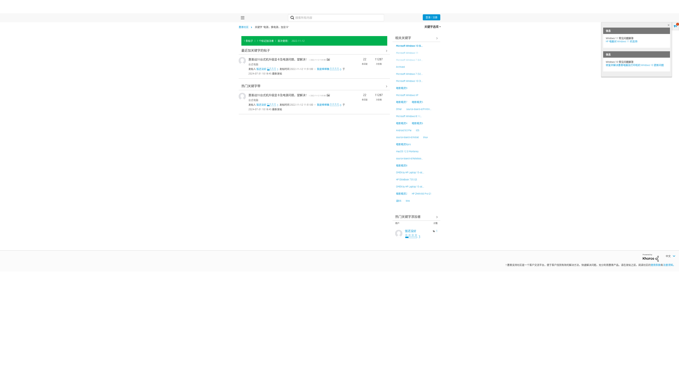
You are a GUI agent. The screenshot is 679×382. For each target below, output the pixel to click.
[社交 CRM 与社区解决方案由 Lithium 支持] (651, 257)
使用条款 (656, 265)
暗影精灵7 (401, 102)
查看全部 (314, 50)
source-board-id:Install (407, 137)
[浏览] (242, 17)
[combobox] (336, 17)
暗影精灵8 (401, 165)
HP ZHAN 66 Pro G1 (421, 193)
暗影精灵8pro (403, 144)
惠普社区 (244, 27)
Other (399, 109)
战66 (398, 200)
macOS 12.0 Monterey (407, 151)
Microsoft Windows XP (407, 95)
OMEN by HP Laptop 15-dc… (410, 172)
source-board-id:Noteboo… (409, 158)
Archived (400, 66)
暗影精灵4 (401, 123)
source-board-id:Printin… (418, 109)
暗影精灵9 (401, 88)
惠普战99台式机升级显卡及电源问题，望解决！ (287, 59)
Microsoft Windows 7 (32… (409, 74)
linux (425, 137)
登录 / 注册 (431, 17)
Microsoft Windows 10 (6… (409, 45)
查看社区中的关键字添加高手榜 (416, 217)
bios (408, 200)
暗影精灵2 (401, 193)
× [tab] (668, 25)
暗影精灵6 (417, 123)
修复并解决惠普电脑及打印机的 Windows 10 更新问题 (635, 65)
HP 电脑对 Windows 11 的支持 (621, 41)
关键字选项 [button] (431, 27)
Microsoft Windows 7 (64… (409, 60)
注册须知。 (669, 265)
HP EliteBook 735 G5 (406, 179)
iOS (417, 130)
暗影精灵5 (417, 102)
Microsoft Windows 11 (407, 52)
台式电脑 (253, 64)
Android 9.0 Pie (403, 130)
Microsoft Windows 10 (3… (409, 81)
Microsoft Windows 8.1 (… (409, 116)
